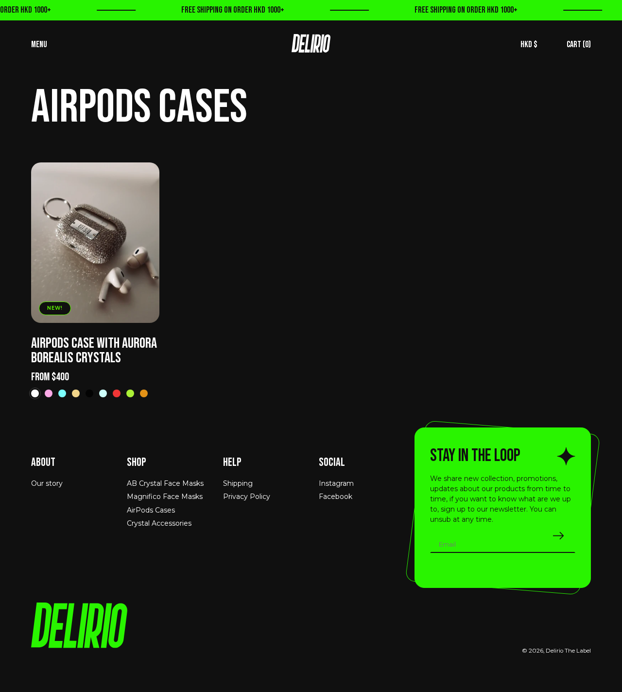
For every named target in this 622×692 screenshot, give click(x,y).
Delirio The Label (568, 650)
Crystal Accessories (159, 523)
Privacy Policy (246, 496)
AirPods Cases (151, 510)
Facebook (335, 496)
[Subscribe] (558, 536)
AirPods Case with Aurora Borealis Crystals (94, 351)
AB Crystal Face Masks (165, 483)
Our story (47, 483)
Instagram (336, 483)
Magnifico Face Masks (165, 496)
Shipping (238, 483)
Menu (39, 44)
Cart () (579, 45)
